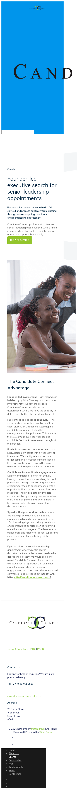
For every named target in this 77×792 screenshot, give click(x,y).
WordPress (45, 732)
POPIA (41, 649)
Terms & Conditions (17, 649)
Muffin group (38, 728)
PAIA (33, 649)
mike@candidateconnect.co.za (32, 577)
